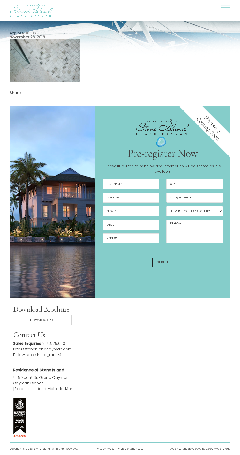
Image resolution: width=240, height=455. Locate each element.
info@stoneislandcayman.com (42, 349)
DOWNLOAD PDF (42, 320)
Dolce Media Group (218, 449)
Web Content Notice (131, 449)
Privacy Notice (105, 449)
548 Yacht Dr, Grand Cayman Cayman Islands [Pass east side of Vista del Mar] (43, 383)
